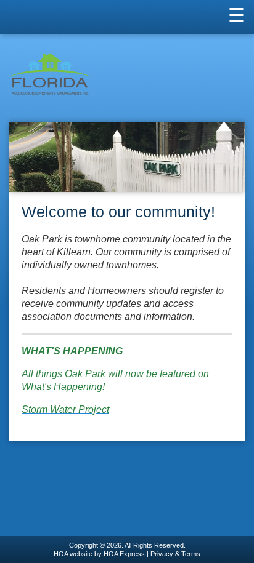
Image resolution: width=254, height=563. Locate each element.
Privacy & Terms (175, 553)
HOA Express (124, 553)
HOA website (73, 553)
